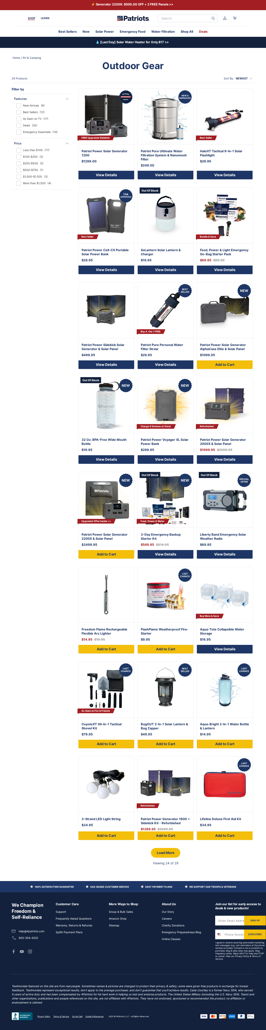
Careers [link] (167, 918)
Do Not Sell (77, 1016)
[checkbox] (18, 105)
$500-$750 (33, 170)
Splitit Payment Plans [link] (69, 932)
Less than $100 (36, 150)
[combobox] (219, 934)
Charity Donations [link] (173, 925)
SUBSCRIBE (255, 934)
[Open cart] (234, 18)
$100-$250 (33, 156)
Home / (17, 57)
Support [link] (61, 911)
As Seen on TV (35, 118)
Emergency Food (132, 31)
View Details (106, 175)
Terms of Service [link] (61, 1016)
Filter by (18, 89)
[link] (14, 951)
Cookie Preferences (94, 1016)
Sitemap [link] (114, 925)
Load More (165, 853)
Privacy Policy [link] (43, 1016)
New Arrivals (34, 105)
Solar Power (104, 31)
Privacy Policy (242, 956)
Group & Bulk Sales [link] (121, 911)
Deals (203, 31)
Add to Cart (224, 365)
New (86, 31)
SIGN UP (255, 920)
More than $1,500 (37, 183)
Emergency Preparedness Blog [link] (181, 932)
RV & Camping (32, 57)
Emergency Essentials (40, 132)
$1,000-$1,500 (35, 176)
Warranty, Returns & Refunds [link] (74, 925)
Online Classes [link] (171, 939)
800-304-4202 (28, 937)
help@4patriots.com (31, 931)
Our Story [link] (168, 911)
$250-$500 (33, 163)
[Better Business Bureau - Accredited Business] (22, 1016)
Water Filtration (163, 31)
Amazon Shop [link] (118, 918)
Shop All (187, 31)
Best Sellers (67, 31)
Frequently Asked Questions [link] (74, 918)
